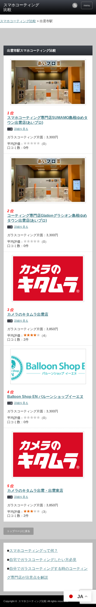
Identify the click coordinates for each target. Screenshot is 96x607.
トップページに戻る (18, 531)
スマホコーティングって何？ (33, 551)
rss (74, 5)
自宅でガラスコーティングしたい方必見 (42, 560)
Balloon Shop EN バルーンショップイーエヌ (45, 397)
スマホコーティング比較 (32, 601)
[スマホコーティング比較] (22, 7)
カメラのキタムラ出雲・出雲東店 (35, 491)
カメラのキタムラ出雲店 (27, 314)
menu (87, 5)
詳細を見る (21, 129)
